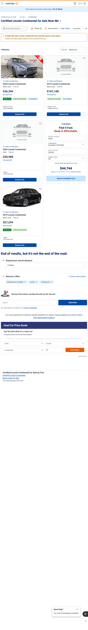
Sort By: (64, 50)
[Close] (77, 609)
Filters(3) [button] (38, 28)
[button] (74, 3)
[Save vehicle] (40, 58)
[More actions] (39, 114)
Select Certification (11, 81)
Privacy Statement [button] (30, 308)
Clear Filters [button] (65, 28)
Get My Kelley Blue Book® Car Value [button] (66, 163)
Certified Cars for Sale (8, 17)
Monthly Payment (53, 136)
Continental (32, 17)
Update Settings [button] (76, 172)
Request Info (19, 114)
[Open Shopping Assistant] (85, 614)
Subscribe (73, 302)
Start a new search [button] (78, 276)
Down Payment (53, 150)
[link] (33, 99)
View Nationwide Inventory (44, 318)
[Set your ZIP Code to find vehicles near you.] (61, 21)
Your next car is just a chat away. (44, 9)
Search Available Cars (66, 178)
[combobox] (14, 28)
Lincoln (22, 17)
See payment (7, 94)
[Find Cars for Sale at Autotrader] (12, 3)
